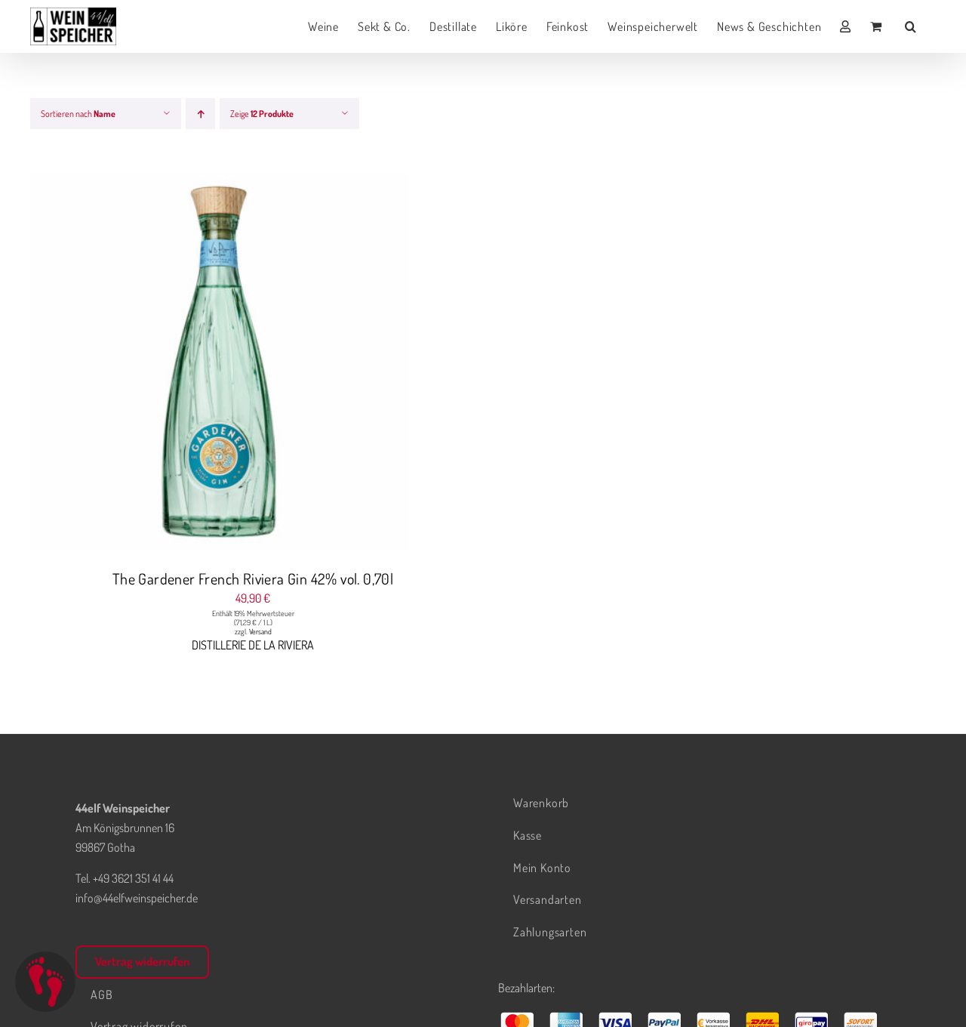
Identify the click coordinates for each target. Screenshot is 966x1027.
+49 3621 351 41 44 (133, 878)
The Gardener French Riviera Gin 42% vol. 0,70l (252, 578)
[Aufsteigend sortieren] (200, 113)
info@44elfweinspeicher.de (136, 897)
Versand (260, 631)
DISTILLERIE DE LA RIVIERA (253, 644)
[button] (911, 26)
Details (276, 364)
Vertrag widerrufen (142, 961)
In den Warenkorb (189, 364)
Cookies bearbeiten (45, 981)
